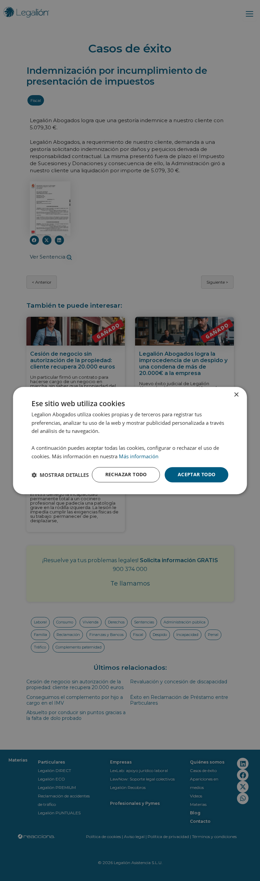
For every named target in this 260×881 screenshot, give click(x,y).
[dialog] (130, 440)
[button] (60, 475)
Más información (138, 456)
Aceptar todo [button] (197, 474)
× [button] (236, 394)
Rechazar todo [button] (126, 474)
